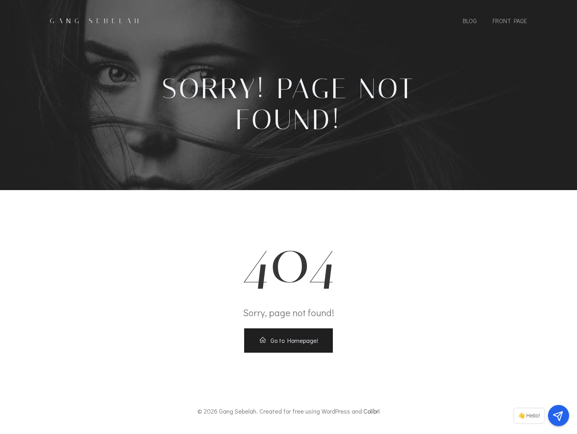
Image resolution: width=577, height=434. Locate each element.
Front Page (510, 20)
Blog (470, 20)
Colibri (371, 411)
